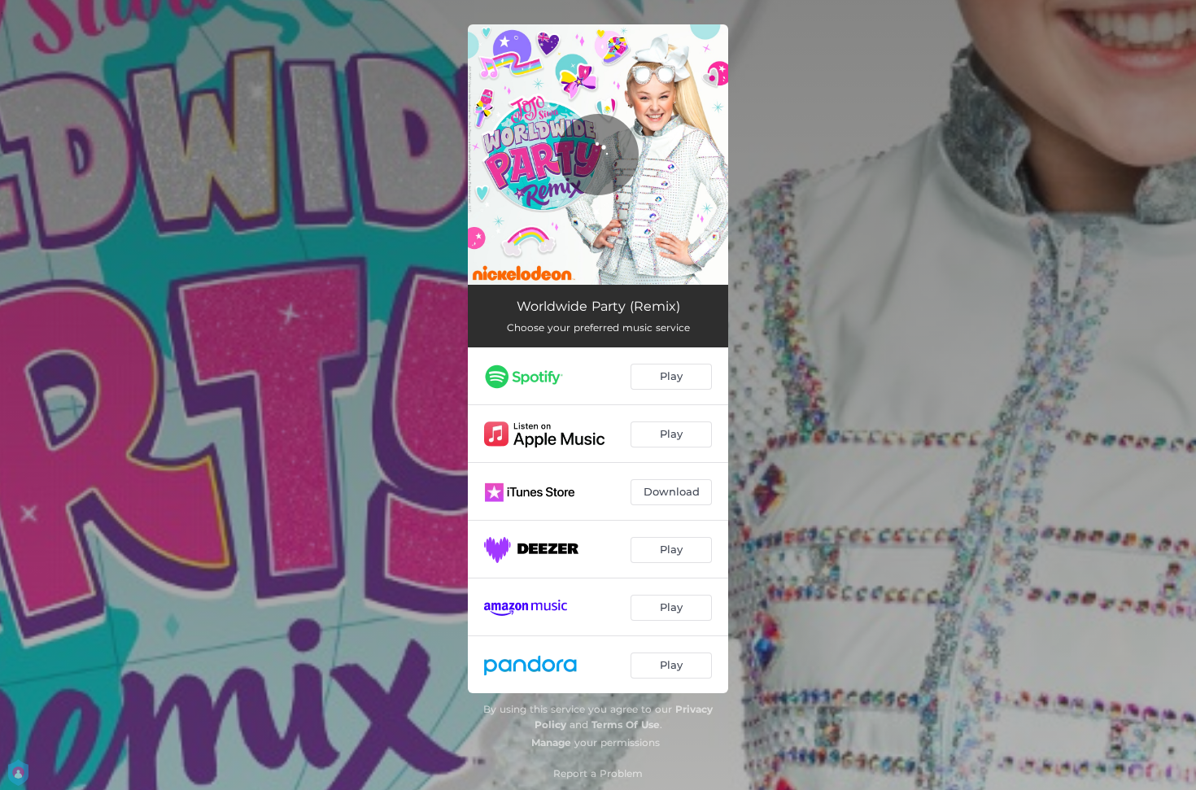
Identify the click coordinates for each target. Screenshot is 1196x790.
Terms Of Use (625, 724)
